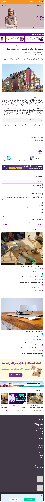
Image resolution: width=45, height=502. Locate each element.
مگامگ (41, 46)
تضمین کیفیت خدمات (39, 472)
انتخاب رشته (41, 445)
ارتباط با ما (41, 457)
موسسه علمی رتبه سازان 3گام (15, 494)
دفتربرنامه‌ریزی (40, 443)
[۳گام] (39, 5)
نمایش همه (3, 34)
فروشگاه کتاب (40, 447)
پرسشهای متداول (40, 459)
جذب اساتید (41, 469)
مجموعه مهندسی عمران (34, 46)
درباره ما (41, 455)
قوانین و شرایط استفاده (39, 467)
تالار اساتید (41, 441)
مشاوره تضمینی (14, 499)
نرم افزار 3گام (29, 499)
